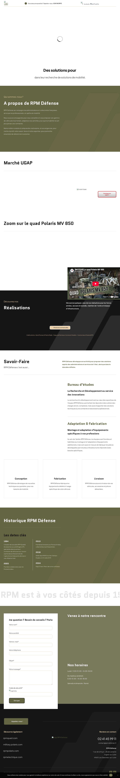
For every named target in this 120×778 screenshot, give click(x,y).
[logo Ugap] (6, 2)
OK (111, 775)
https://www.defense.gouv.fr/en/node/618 (83, 280)
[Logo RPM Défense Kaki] (59, 737)
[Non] (118, 775)
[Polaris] (90, 3)
